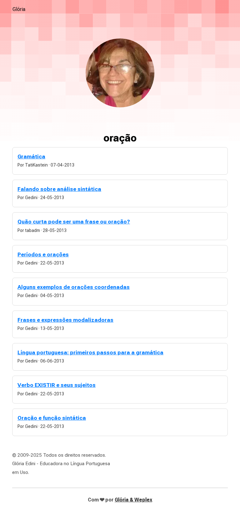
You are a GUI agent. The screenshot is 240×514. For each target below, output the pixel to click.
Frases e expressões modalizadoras (65, 320)
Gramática (31, 156)
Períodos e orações (43, 254)
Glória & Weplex (133, 500)
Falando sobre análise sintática (59, 189)
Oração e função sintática (52, 418)
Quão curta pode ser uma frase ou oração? (74, 221)
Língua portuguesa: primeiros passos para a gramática (90, 352)
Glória (18, 9)
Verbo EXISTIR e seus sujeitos (57, 385)
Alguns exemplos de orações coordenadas (74, 287)
